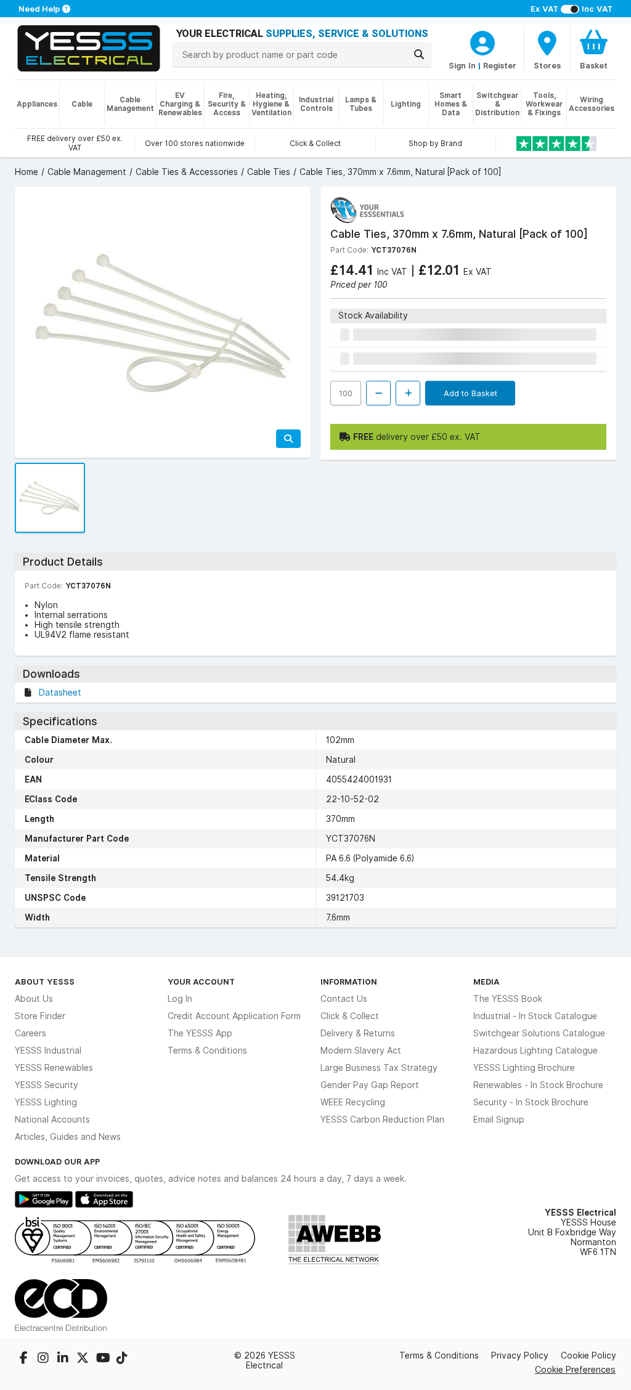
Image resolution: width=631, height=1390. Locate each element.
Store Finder (40, 1016)
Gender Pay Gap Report (369, 1085)
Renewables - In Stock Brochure (538, 1085)
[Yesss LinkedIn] (64, 1359)
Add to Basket (470, 393)
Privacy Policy (519, 1355)
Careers (30, 1033)
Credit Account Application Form (234, 1016)
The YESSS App (200, 1033)
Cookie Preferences (575, 1369)
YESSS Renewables (54, 1068)
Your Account (201, 981)
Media (486, 981)
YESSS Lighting (46, 1102)
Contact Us (343, 999)
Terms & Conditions (207, 1050)
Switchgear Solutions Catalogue (539, 1033)
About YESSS (45, 981)
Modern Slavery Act (360, 1050)
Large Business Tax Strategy (379, 1068)
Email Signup (498, 1119)
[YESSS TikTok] (122, 1359)
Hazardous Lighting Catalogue (535, 1050)
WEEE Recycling (352, 1102)
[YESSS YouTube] (103, 1359)
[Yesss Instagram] (44, 1359)
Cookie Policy (588, 1355)
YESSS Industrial (48, 1050)
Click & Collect (349, 1016)
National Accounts (52, 1119)
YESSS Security (46, 1085)
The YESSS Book (507, 999)
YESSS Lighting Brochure (524, 1068)
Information (348, 981)
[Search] (419, 54)
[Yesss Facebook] (25, 1359)
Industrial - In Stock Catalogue (535, 1016)
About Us (34, 999)
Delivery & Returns (357, 1033)
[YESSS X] (84, 1359)
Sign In (462, 65)
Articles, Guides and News (68, 1137)
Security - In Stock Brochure (530, 1102)
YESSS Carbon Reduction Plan (382, 1119)
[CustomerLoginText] (482, 41)
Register (499, 65)
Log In (180, 999)
